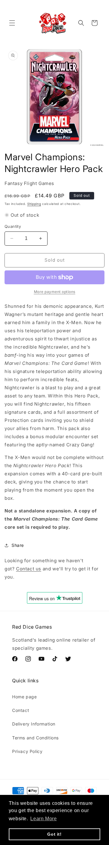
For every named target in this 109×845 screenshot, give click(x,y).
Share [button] (18, 545)
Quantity (13, 226)
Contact (20, 710)
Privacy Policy (27, 751)
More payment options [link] (54, 291)
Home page (24, 696)
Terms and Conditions (35, 737)
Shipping (34, 204)
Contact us (28, 569)
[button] (12, 23)
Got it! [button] (54, 834)
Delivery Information (33, 723)
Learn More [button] (43, 818)
